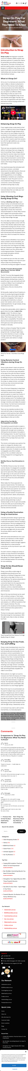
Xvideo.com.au (8, 925)
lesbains (22, 714)
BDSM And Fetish (8, 845)
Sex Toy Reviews (8, 854)
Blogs (2, 1026)
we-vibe (13, 719)
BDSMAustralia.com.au (10, 913)
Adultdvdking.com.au (10, 928)
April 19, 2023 (7, 781)
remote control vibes (15, 716)
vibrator (8, 719)
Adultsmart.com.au (10, 909)
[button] (26, 1051)
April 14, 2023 (7, 771)
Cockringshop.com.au (10, 916)
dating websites (20, 713)
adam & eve (7, 713)
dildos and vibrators (9, 714)
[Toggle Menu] (3, 8)
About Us (3, 1014)
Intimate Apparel (8, 851)
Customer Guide (5, 1020)
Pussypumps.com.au (6, 1002)
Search (21, 831)
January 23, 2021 (8, 744)
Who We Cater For (6, 1017)
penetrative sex (5, 716)
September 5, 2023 (9, 794)
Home (2, 1011)
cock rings (13, 713)
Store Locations (5, 1023)
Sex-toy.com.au (9, 919)
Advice (5, 842)
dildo (2, 714)
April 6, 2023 (7, 761)
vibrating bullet (15, 718)
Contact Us (14, 1069)
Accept (14, 1065)
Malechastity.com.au (10, 922)
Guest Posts (7, 848)
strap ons (8, 718)
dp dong (17, 714)
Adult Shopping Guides (10, 839)
